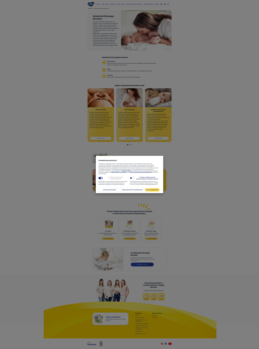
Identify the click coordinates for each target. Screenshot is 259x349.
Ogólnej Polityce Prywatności (119, 172)
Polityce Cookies (126, 170)
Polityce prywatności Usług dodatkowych (141, 172)
